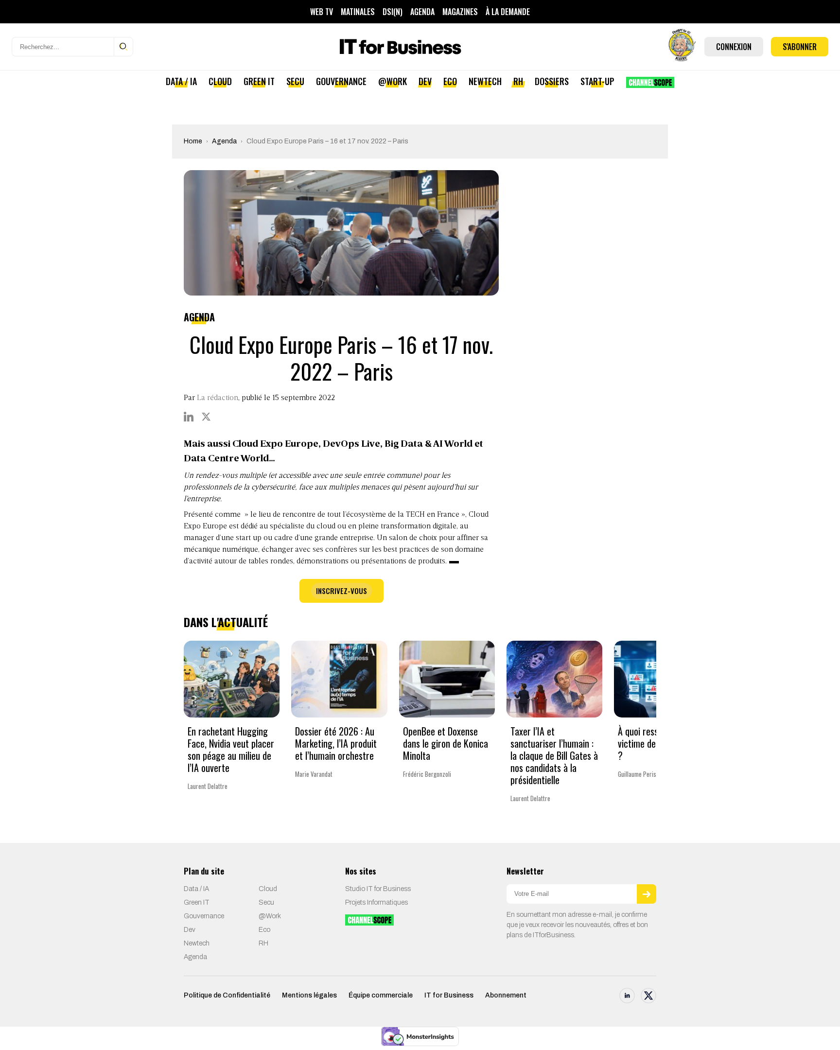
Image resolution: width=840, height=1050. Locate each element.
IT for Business (448, 995)
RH (518, 81)
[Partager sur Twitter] (206, 416)
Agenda (422, 12)
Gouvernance (341, 81)
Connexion (734, 46)
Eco (450, 81)
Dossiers (552, 81)
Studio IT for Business (378, 888)
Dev (425, 81)
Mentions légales (309, 995)
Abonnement (505, 995)
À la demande (508, 12)
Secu (295, 81)
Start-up (597, 81)
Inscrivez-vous (341, 590)
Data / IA (181, 81)
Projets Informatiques (376, 902)
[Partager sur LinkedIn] (188, 416)
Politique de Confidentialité (227, 995)
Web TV (321, 12)
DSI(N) (392, 12)
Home (193, 141)
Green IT (259, 81)
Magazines (460, 12)
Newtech (485, 81)
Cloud (220, 81)
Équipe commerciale (381, 995)
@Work (392, 81)
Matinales (358, 12)
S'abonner (800, 46)
